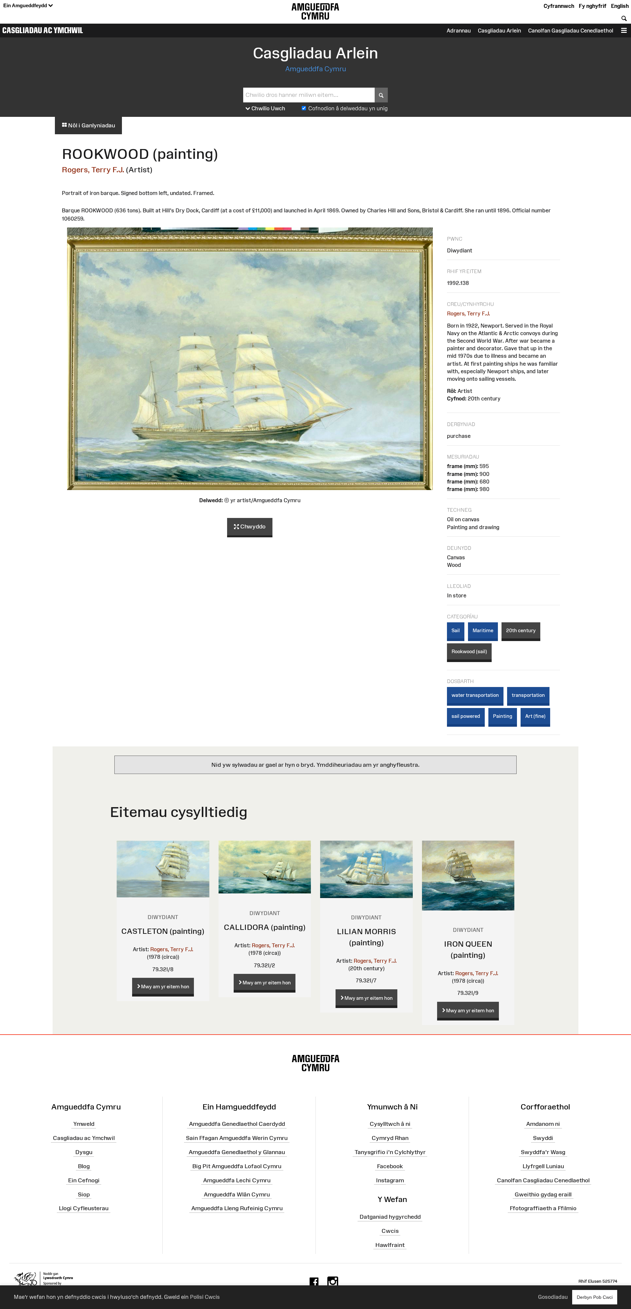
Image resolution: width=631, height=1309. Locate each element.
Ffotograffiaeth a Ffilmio (543, 1208)
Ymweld (83, 1124)
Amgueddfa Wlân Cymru (237, 1194)
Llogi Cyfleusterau (83, 1208)
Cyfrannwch (559, 6)
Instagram (390, 1180)
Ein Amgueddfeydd (25, 5)
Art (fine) (535, 716)
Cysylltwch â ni (390, 1124)
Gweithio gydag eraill (543, 1194)
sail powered (466, 716)
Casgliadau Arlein (499, 30)
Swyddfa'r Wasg (543, 1152)
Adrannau (459, 30)
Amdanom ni (543, 1124)
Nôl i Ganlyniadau (91, 125)
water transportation (475, 695)
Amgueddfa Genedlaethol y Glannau (237, 1152)
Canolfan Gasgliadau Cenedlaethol (570, 30)
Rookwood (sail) (469, 651)
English (620, 6)
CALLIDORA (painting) (265, 927)
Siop (84, 1194)
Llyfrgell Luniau (543, 1166)
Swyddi (543, 1138)
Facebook (390, 1166)
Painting (502, 716)
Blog (84, 1166)
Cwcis (390, 1231)
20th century (521, 630)
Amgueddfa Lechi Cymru (236, 1180)
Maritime (483, 630)
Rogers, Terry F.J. (93, 169)
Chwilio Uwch (267, 108)
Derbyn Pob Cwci (595, 1297)
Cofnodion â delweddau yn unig (348, 108)
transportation (528, 695)
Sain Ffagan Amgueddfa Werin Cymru (237, 1138)
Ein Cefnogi (84, 1180)
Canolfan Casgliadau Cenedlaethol (543, 1180)
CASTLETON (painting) (162, 931)
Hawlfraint (390, 1245)
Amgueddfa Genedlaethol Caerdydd (237, 1124)
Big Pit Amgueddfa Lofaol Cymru (236, 1166)
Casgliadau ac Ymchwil (42, 30)
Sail (456, 630)
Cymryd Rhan (390, 1138)
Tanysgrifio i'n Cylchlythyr (390, 1152)
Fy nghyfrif (592, 6)
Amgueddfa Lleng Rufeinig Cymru (237, 1208)
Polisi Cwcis (205, 1297)
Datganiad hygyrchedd (390, 1216)
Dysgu (83, 1152)
